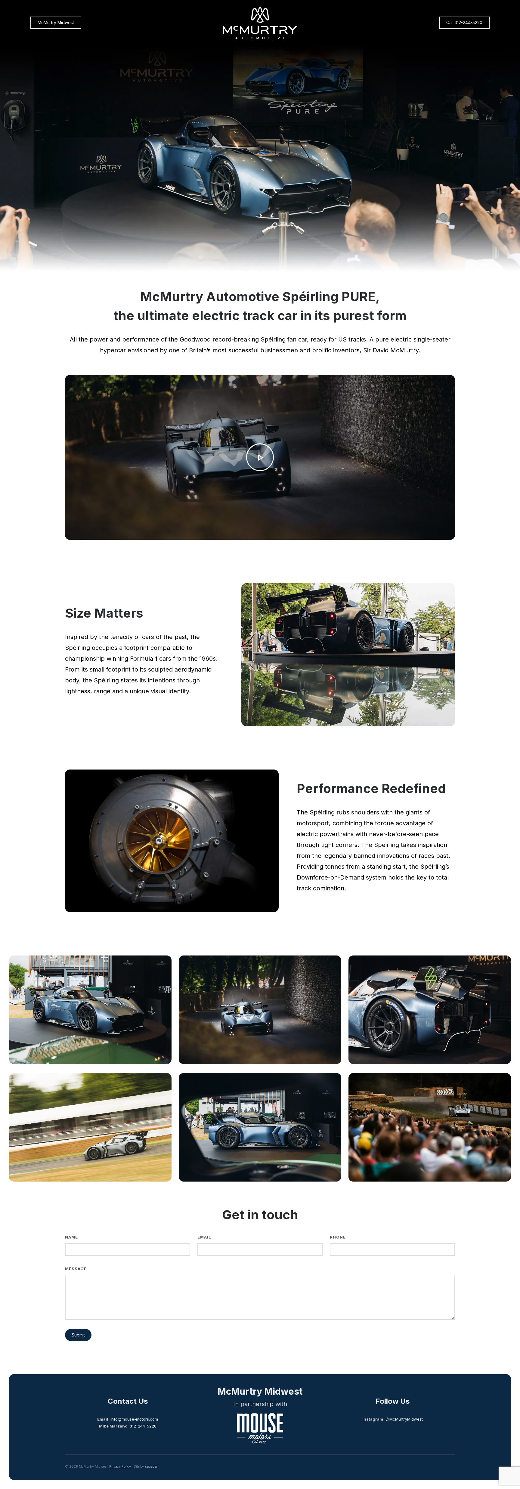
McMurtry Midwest (56, 22)
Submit (78, 1334)
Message (76, 1268)
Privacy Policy (120, 1466)
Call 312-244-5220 (464, 22)
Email (204, 1237)
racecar (151, 1466)
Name (71, 1237)
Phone (338, 1237)
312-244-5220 (143, 1426)
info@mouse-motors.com (134, 1419)
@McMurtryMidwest (404, 1419)
